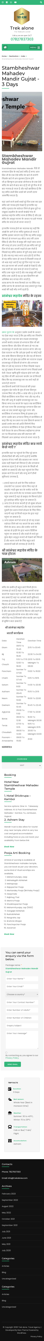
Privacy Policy (12, 1058)
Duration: (17, 1089)
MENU (33, 47)
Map (22, 765)
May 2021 (6, 1244)
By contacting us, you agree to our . (22, 1056)
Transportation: (20, 1127)
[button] (5, 121)
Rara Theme (23, 1330)
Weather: (17, 1113)
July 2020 (6, 1250)
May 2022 (6, 1212)
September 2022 (10, 1200)
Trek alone (22, 28)
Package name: (14, 965)
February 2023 (9, 1193)
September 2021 (9, 1225)
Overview (22, 759)
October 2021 (8, 1219)
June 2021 (6, 1237)
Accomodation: (20, 1141)
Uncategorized (9, 1278)
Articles (5, 1266)
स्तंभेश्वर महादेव (12, 296)
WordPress (21, 1333)
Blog (4, 1272)
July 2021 (6, 1231)
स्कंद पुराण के (8, 332)
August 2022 (7, 1206)
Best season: (19, 1099)
